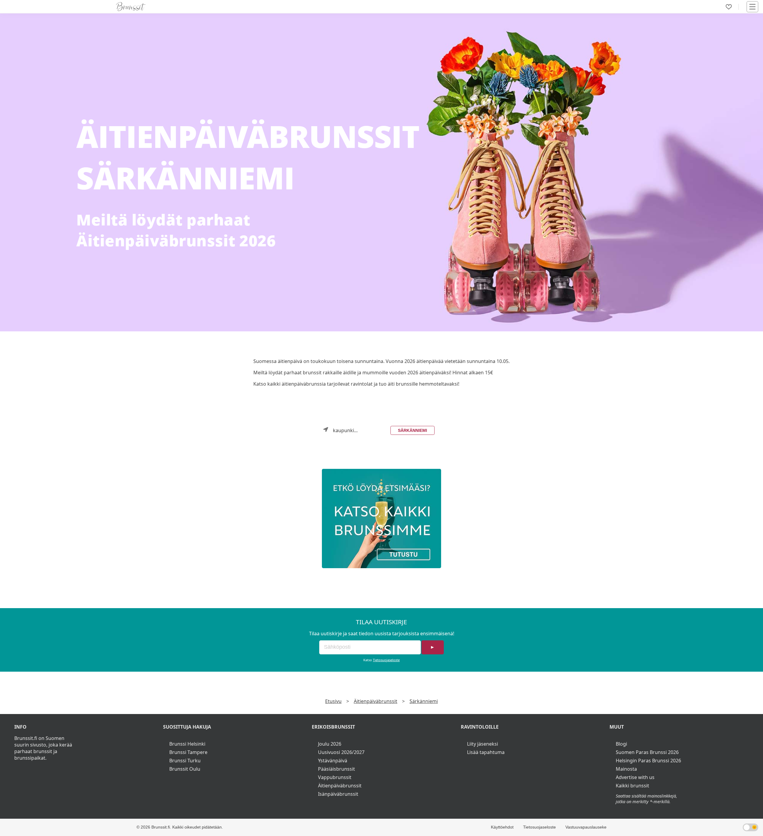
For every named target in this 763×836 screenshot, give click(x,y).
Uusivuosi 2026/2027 (341, 752)
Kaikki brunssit (632, 785)
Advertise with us (635, 777)
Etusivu (333, 701)
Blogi (621, 744)
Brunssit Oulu (184, 769)
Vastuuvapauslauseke (586, 827)
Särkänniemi (412, 430)
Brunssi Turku (185, 760)
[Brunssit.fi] (381, 518)
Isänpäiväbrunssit (338, 794)
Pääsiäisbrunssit (336, 769)
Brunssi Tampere (188, 752)
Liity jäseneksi (482, 744)
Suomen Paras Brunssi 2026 (647, 752)
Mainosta (626, 769)
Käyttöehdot (502, 827)
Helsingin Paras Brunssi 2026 (648, 760)
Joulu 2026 (329, 744)
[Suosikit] (729, 7)
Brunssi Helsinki (187, 744)
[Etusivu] (131, 6)
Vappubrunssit (334, 777)
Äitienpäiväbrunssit (375, 701)
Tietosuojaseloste (386, 660)
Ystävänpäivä (332, 760)
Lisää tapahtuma (486, 752)
